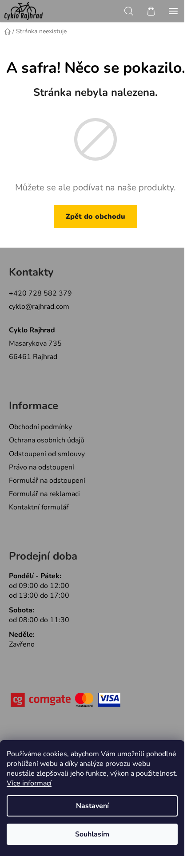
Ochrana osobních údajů (46, 440)
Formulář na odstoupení (47, 480)
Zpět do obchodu (95, 216)
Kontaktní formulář (39, 507)
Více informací (29, 783)
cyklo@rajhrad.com (39, 307)
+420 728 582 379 (40, 293)
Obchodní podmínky (40, 427)
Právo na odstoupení (41, 467)
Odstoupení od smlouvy (47, 454)
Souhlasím (92, 834)
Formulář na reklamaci (44, 494)
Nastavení (92, 806)
